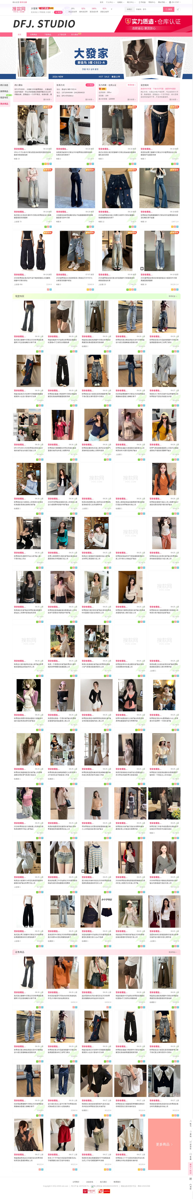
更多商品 (164, 1144)
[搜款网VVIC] (18, 9)
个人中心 (109, 2)
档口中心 (130, 2)
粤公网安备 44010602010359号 (106, 1186)
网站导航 (161, 2)
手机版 (142, 2)
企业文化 (89, 1182)
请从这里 (19, 2)
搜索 (168, 9)
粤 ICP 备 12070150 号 (80, 1186)
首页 (101, 2)
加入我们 (103, 1182)
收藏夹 (120, 2)
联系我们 (117, 1182)
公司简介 (76, 1182)
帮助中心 (151, 2)
